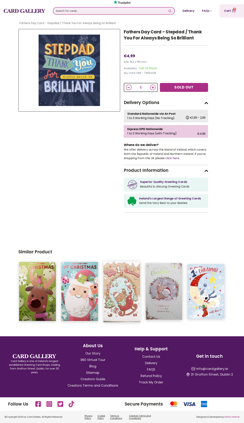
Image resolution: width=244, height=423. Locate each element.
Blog (92, 366)
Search (170, 10)
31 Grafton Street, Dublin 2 (212, 374)
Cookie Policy (101, 417)
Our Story (92, 353)
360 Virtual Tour (92, 360)
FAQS (151, 369)
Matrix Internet (232, 416)
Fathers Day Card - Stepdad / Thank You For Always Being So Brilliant (163, 35)
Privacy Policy (89, 417)
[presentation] (11, 293)
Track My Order (151, 382)
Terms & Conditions (116, 417)
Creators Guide (93, 379)
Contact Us (151, 356)
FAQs (206, 11)
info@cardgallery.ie (212, 369)
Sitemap (92, 372)
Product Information (146, 170)
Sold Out (184, 87)
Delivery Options (141, 102)
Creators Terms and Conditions (93, 385)
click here (172, 158)
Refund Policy (151, 376)
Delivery (189, 11)
